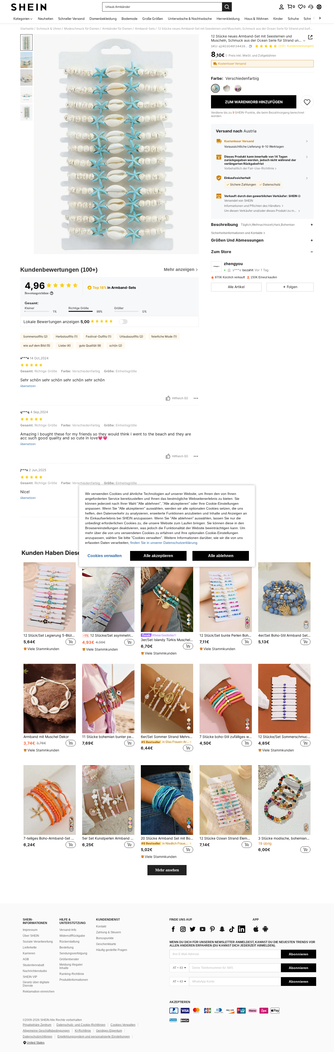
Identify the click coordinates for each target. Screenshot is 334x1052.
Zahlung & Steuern (108, 932)
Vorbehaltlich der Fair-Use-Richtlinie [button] (249, 168)
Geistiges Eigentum (109, 1030)
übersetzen (28, 386)
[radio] (215, 88)
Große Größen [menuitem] (152, 19)
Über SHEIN (31, 935)
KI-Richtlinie (83, 1030)
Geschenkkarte (106, 944)
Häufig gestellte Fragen (111, 950)
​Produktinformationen (73, 980)
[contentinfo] (242, 1011)
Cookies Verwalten (123, 1025)
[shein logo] (28, 7)
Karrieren (29, 953)
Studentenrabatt (33, 965)
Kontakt (101, 926)
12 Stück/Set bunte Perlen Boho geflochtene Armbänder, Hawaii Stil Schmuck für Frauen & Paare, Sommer (226, 635)
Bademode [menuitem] (129, 19)
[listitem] (50, 609)
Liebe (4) (64, 345)
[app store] (256, 931)
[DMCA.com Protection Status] (184, 1020)
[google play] (265, 931)
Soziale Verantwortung (38, 941)
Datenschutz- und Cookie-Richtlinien (80, 1025)
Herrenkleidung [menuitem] (228, 19)
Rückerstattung (69, 941)
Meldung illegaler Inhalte (71, 966)
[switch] (123, 321)
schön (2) (115, 345)
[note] (42, 648)
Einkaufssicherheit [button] (237, 178)
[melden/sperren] (196, 398)
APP (256, 919)
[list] (208, 929)
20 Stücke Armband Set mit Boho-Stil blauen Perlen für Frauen (167, 838)
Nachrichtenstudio (35, 971)
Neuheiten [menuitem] (45, 19)
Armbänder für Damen (117, 28)
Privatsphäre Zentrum (37, 1025)
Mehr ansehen (167, 870)
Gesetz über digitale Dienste (36, 984)
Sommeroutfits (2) (35, 336)
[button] (311, 7)
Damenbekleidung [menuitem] (103, 19)
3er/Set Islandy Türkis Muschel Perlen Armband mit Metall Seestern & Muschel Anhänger (167, 640)
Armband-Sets (145, 28)
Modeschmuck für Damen (81, 28)
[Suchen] (227, 7)
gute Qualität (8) (90, 345)
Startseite (26, 28)
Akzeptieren (179, 1002)
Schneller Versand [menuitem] (71, 19)
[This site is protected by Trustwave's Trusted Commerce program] (173, 1020)
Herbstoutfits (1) (67, 336)
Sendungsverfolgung (73, 953)
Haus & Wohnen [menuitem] (256, 19)
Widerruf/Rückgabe (72, 935)
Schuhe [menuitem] (293, 19)
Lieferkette (30, 947)
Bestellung (66, 947)
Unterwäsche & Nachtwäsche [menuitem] (190, 19)
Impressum (30, 930)
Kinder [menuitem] (278, 19)
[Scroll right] (320, 18)
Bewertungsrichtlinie (37, 293)
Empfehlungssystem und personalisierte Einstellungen (93, 1036)
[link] (291, 7)
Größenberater (69, 959)
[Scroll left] (314, 18)
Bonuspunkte (105, 938)
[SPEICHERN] (307, 101)
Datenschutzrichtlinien (37, 1036)
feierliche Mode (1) (164, 336)
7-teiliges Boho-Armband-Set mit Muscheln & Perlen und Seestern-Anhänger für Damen (49, 838)
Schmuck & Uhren (48, 28)
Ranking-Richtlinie (71, 974)
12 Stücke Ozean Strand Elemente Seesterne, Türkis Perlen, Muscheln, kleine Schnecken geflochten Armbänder (226, 838)
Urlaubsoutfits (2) (131, 336)
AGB (26, 959)
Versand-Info (67, 930)
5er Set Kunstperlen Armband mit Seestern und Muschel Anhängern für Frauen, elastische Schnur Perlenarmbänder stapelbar (108, 838)
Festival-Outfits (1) (98, 336)
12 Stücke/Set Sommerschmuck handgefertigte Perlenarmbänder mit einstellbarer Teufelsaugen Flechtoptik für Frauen (284, 737)
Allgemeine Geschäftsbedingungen (46, 1030)
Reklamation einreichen (39, 991)
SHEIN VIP (30, 977)
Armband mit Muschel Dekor (46, 737)
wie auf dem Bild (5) (36, 345)
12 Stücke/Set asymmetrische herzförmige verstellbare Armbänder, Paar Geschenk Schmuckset (108, 635)
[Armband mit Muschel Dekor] (49, 699)
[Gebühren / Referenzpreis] (226, 55)
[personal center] (281, 7)
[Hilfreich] (168, 398)
